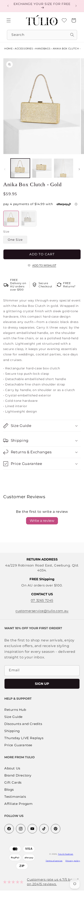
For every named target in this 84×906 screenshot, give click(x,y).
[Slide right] (79, 169)
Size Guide (13, 717)
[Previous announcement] (8, 6)
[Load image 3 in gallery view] (63, 168)
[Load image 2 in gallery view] (41, 168)
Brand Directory (17, 775)
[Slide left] (4, 169)
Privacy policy (72, 861)
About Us (12, 768)
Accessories (24, 48)
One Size (15, 240)
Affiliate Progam (18, 804)
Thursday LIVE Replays (24, 738)
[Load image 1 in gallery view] (20, 168)
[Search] (72, 35)
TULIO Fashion (65, 854)
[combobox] (42, 35)
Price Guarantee (18, 745)
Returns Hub (15, 710)
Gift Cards (13, 782)
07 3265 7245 (42, 600)
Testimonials (15, 797)
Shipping (12, 731)
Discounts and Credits (23, 724)
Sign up (42, 684)
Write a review (42, 521)
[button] (8, 20)
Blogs (9, 790)
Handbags (43, 48)
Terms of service (54, 861)
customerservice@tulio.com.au (42, 611)
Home (8, 48)
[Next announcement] (76, 6)
